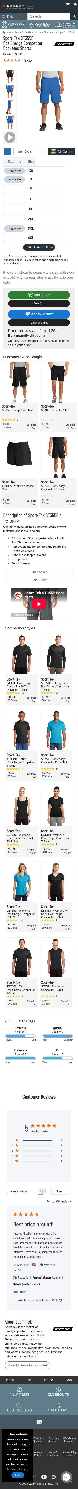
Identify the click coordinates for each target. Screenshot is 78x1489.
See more (19, 1291)
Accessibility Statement (69, 1454)
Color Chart (39, 580)
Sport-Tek (11, 38)
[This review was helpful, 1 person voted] (53, 1300)
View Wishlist (39, 322)
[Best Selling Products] (19, 1407)
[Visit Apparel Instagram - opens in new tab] (34, 1477)
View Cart (39, 303)
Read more (35, 1256)
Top (29, 1380)
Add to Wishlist (42, 314)
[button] (55, 3)
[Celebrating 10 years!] (13, 24)
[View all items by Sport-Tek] (64, 44)
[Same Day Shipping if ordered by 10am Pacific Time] (65, 24)
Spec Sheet (39, 571)
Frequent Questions (38, 1440)
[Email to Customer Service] (39, 1421)
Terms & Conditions (53, 1454)
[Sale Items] (58, 1407)
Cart (69, 1380)
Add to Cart (42, 295)
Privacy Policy (17, 1469)
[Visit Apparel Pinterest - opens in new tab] (53, 1477)
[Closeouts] (58, 1391)
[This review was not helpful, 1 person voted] (60, 1300)
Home (48, 1380)
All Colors (64, 151)
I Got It (17, 1475)
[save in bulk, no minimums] (39, 24)
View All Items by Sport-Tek (27, 1365)
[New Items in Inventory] (19, 1391)
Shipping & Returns (53, 1440)
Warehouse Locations (69, 1440)
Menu (10, 16)
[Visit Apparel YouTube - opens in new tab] (44, 1477)
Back (10, 1380)
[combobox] (59, 1201)
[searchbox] (22, 1191)
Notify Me (14, 170)
